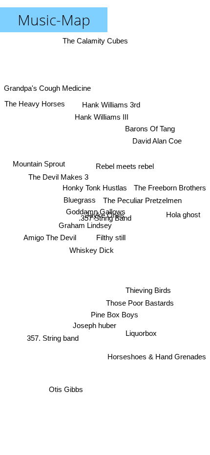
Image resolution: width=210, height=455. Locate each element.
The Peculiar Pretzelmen (142, 200)
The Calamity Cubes (95, 41)
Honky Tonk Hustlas (95, 188)
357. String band (53, 338)
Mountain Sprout (39, 164)
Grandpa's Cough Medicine (47, 88)
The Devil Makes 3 (58, 177)
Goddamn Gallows (96, 211)
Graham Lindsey (84, 225)
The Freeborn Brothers (170, 188)
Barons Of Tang (150, 128)
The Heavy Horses (34, 104)
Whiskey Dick (91, 250)
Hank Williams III (101, 117)
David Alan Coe (157, 141)
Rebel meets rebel (125, 166)
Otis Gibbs (66, 389)
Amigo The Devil (49, 237)
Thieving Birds (148, 290)
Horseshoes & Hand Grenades (156, 356)
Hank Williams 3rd (111, 105)
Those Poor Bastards (140, 303)
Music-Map (54, 20)
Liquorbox (141, 333)
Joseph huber (94, 325)
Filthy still (111, 237)
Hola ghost (183, 214)
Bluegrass (79, 200)
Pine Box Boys (114, 314)
